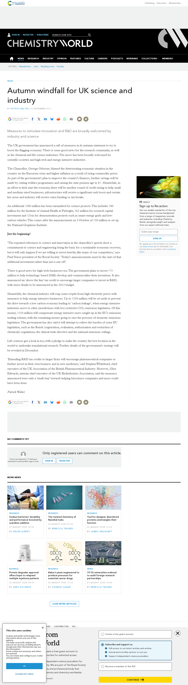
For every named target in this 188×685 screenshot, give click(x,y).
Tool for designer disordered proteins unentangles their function (103, 519)
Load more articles (64, 604)
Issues (47, 626)
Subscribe (43, 35)
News (10, 81)
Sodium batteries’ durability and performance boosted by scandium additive (25, 519)
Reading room (47, 66)
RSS (73, 626)
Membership (175, 3)
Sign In (16, 35)
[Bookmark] (86, 119)
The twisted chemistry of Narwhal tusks (62, 518)
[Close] (43, 627)
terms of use (148, 246)
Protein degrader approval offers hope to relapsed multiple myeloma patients (24, 575)
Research (14, 513)
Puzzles (60, 66)
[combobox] (70, 34)
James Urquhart (101, 531)
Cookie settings (24, 674)
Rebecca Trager (62, 528)
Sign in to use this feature (107, 112)
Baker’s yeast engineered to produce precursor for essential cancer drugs (63, 575)
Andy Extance (22, 587)
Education (162, 3)
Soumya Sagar (61, 587)
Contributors (61, 626)
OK (24, 666)
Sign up (157, 238)
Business (14, 569)
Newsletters (25, 66)
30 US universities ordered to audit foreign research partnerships (101, 575)
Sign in (49, 461)
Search (89, 35)
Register (28, 35)
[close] (121, 112)
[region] (24, 653)
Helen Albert (21, 531)
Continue (133, 679)
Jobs (35, 66)
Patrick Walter (20, 108)
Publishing (150, 3)
